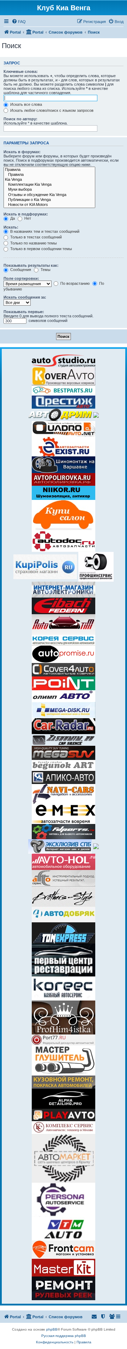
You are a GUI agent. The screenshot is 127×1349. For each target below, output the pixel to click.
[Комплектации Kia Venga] (49, 184)
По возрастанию (74, 283)
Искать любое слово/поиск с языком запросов (51, 110)
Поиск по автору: (20, 119)
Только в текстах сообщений (35, 237)
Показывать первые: (24, 312)
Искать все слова (25, 104)
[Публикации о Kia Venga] (49, 199)
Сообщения (20, 269)
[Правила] (49, 169)
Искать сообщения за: (25, 297)
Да (12, 218)
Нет (27, 218)
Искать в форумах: (22, 152)
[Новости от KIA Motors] (49, 204)
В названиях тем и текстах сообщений (44, 231)
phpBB (52, 1329)
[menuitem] (19, 21)
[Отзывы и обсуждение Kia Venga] (49, 194)
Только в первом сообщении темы (40, 249)
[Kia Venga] (49, 179)
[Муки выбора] (49, 189)
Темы (45, 269)
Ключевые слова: (21, 71)
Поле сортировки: (21, 278)
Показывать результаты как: (31, 265)
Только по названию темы (33, 243)
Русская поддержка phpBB (63, 1336)
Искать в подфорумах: (26, 214)
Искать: (11, 227)
